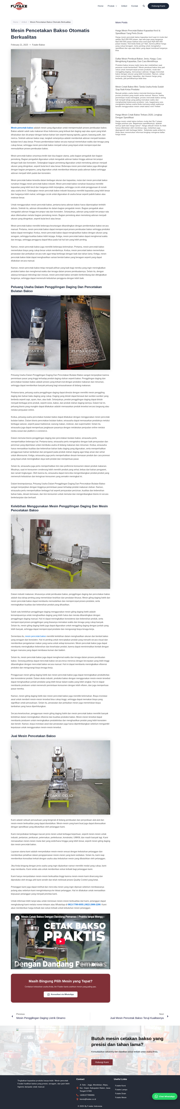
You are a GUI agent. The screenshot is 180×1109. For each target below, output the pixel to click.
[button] (115, 6)
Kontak (134, 6)
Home (100, 6)
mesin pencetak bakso (35, 636)
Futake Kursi (120, 1086)
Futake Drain (120, 1093)
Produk (111, 6)
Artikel (124, 6)
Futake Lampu (121, 1089)
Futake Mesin (121, 1097)
